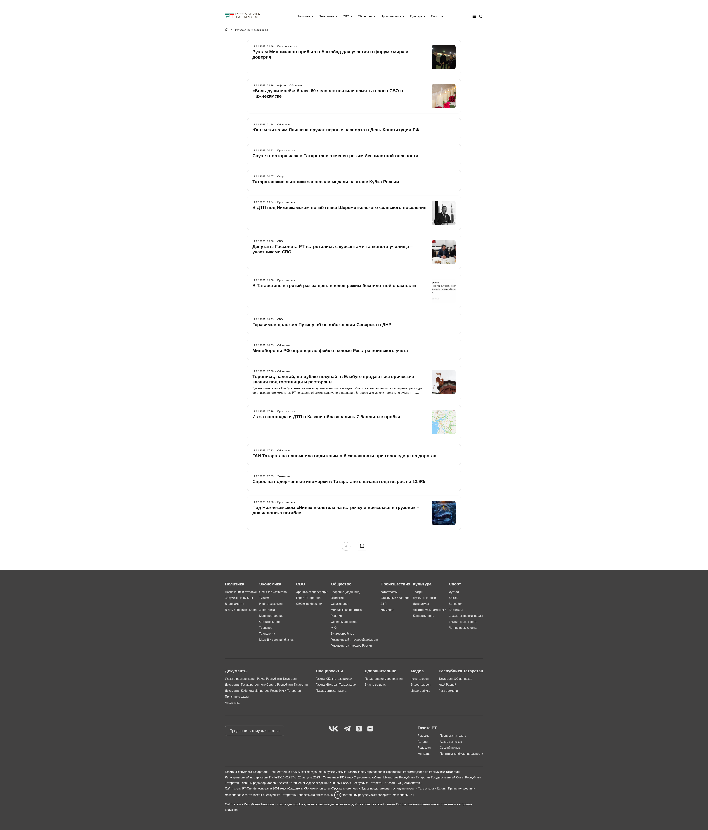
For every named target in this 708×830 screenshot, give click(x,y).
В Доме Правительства (241, 609)
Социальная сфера (344, 621)
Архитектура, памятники (429, 609)
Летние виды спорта (463, 627)
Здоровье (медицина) (345, 592)
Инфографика (420, 690)
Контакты (424, 753)
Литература (421, 603)
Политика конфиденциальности (461, 753)
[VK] (333, 729)
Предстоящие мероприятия (384, 678)
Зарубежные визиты (239, 597)
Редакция (424, 747)
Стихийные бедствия (395, 597)
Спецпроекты (329, 671)
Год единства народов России (351, 645)
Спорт (435, 16)
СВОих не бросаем (309, 603)
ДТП (384, 603)
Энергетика (267, 609)
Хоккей (453, 597)
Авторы (423, 741)
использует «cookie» (291, 804)
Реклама (423, 735)
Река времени (448, 690)
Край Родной (447, 684)
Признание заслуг (237, 696)
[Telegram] (347, 729)
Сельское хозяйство (273, 592)
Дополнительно (380, 671)
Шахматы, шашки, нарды (466, 615)
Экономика (326, 16)
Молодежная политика (346, 609)
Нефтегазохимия (271, 603)
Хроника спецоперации (312, 592)
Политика (303, 16)
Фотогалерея (420, 678)
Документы (236, 671)
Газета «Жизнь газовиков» (334, 678)
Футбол (454, 592)
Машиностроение (271, 615)
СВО (346, 16)
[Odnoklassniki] (359, 729)
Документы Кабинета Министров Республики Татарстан (263, 690)
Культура (416, 16)
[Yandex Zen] (370, 729)
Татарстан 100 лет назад (455, 678)
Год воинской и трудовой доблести (354, 639)
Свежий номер (450, 747)
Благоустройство (342, 633)
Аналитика (232, 702)
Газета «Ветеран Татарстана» (336, 684)
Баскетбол (456, 609)
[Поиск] (481, 16)
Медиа (417, 671)
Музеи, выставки (424, 597)
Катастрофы (389, 592)
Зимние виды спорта (463, 621)
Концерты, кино (423, 615)
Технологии (267, 633)
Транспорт (266, 627)
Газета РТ (427, 728)
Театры (418, 592)
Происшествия (391, 16)
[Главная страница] (242, 16)
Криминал (387, 609)
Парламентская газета (331, 690)
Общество (365, 16)
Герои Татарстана (308, 597)
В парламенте (234, 603)
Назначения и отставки (241, 592)
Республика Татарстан (461, 671)
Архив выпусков (451, 741)
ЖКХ (334, 627)
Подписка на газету (453, 735)
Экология (337, 597)
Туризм (264, 597)
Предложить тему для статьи (255, 731)
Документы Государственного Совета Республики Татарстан (266, 684)
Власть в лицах (375, 684)
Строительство (269, 621)
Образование (340, 603)
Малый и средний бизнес (276, 639)
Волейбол (455, 603)
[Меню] (474, 16)
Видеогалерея (421, 684)
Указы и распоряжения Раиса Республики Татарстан (261, 678)
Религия (336, 615)
